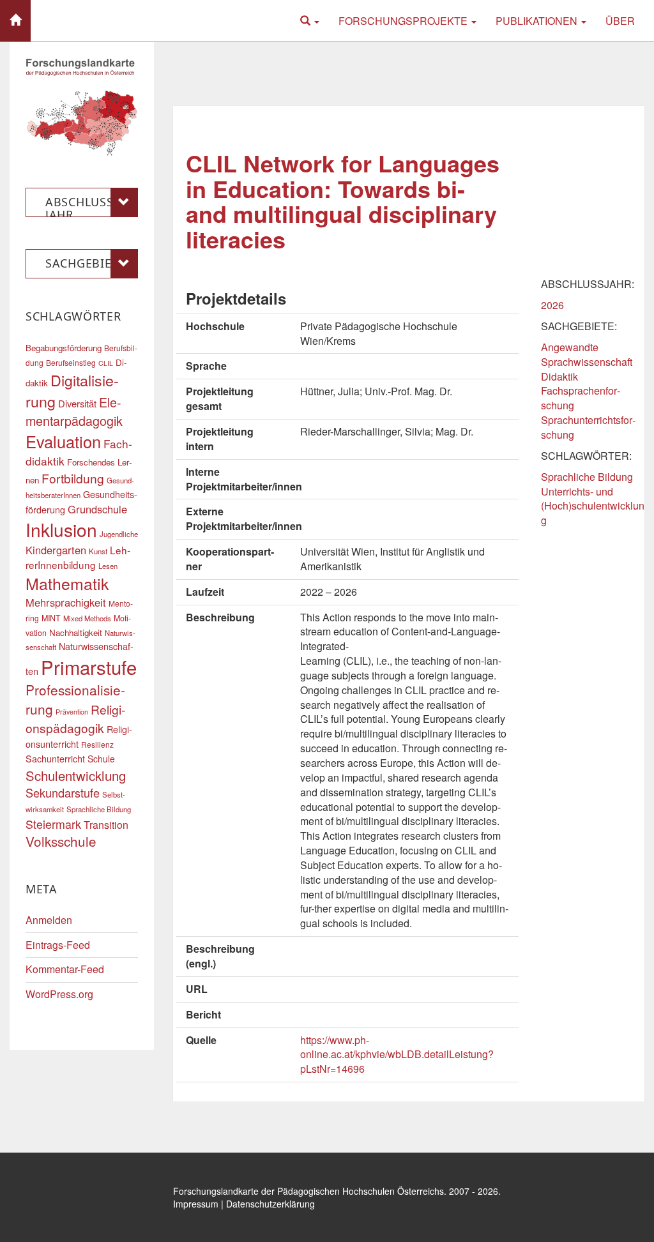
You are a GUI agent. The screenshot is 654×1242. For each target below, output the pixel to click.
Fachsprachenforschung (580, 398)
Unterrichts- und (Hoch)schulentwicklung (592, 506)
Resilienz (97, 744)
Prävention (72, 711)
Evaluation (63, 441)
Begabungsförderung (64, 348)
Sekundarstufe (63, 792)
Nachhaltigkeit (75, 632)
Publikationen (538, 20)
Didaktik (559, 376)
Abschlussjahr (81, 205)
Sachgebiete (85, 263)
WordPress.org (59, 994)
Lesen (108, 566)
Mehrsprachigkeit (66, 602)
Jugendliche (119, 534)
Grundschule (97, 509)
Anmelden (49, 920)
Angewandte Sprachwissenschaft (586, 354)
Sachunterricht (55, 758)
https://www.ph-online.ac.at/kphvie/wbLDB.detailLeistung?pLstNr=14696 (397, 1055)
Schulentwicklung (76, 775)
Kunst (98, 551)
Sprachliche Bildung (587, 476)
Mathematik (67, 583)
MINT (51, 618)
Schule (101, 758)
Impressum (195, 1203)
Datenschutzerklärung (270, 1203)
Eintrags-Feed (58, 944)
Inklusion (61, 529)
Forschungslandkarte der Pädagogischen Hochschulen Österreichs (308, 1191)
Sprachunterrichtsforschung (588, 427)
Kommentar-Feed (65, 969)
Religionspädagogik (75, 718)
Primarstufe (89, 666)
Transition (106, 824)
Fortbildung (73, 478)
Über (620, 20)
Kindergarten (56, 549)
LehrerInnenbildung (78, 557)
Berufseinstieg (71, 362)
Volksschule (61, 841)
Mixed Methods (87, 618)
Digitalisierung (72, 390)
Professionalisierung (75, 699)
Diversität (77, 403)
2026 (552, 305)
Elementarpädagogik (74, 411)
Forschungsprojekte (404, 20)
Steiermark (53, 823)
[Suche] (310, 21)
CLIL (105, 363)
